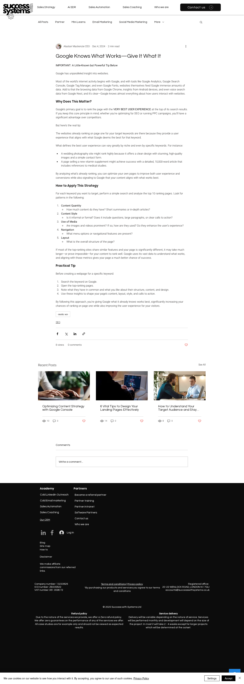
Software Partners (86, 512)
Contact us (81, 518)
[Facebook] (52, 532)
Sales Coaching (49, 512)
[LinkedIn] (43, 532)
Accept (228, 678)
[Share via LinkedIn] (75, 333)
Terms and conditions (113, 584)
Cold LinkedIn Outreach (54, 494)
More (157, 22)
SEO (58, 322)
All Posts (43, 22)
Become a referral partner (90, 495)
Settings (211, 678)
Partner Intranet (84, 506)
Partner (59, 22)
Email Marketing (102, 22)
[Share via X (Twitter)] (66, 333)
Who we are (82, 524)
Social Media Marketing (133, 22)
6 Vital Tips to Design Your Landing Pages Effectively (119, 408)
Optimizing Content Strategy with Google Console (63, 408)
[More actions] (186, 46)
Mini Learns (78, 22)
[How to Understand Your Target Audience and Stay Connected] (180, 385)
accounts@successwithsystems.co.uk (187, 590)
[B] (6, 6)
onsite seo (63, 314)
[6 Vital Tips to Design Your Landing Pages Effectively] (122, 385)
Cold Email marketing (53, 500)
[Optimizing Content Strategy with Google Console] (64, 385)
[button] (201, 22)
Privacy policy (135, 584)
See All (202, 365)
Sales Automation (50, 506)
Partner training (84, 500)
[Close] (240, 678)
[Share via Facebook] (57, 333)
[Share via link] (83, 333)
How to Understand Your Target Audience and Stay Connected (177, 408)
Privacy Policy (141, 678)
